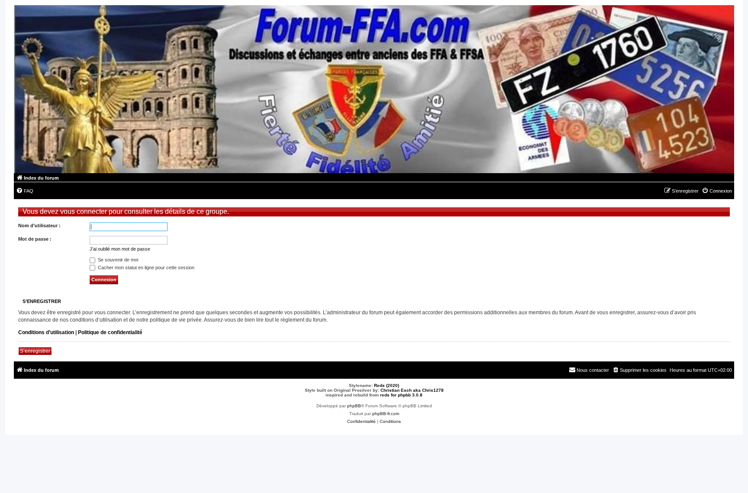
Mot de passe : (35, 239)
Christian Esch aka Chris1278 (412, 390)
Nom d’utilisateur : (39, 225)
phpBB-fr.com (385, 413)
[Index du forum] (374, 89)
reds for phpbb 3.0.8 (401, 395)
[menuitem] (24, 191)
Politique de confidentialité (110, 332)
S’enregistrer (35, 351)
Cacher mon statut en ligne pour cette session (145, 267)
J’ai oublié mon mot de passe (120, 248)
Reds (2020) (386, 385)
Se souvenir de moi (117, 259)
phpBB (354, 405)
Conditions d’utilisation (46, 332)
